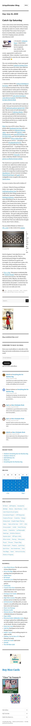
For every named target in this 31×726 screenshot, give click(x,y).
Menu (26, 5)
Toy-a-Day (7, 272)
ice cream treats (6, 136)
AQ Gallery (5, 710)
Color (25, 509)
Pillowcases (21, 539)
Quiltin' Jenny (8, 632)
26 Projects (12, 506)
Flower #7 (7, 460)
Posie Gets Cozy (8, 626)
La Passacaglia (21, 530)
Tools (23, 548)
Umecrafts (17, 154)
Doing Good (6, 521)
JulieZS (8, 374)
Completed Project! (8, 515)
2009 (21, 290)
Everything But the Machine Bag (13, 462)
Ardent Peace (7, 575)
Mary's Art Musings (9, 608)
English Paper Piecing (18, 521)
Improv (5, 530)
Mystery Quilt (7, 536)
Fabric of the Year (13, 524)
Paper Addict (7, 616)
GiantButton (6, 173)
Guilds (14, 527)
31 (23, 490)
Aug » (23, 493)
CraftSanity (7, 585)
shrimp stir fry (6, 134)
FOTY (21, 524)
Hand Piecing (22, 527)
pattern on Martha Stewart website (12, 158)
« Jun (7, 493)
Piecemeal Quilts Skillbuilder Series (14, 618)
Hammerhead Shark (8, 175)
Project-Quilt (6, 545)
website (22, 228)
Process (10, 542)
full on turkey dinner (17, 138)
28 (11, 490)
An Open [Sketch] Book (9, 100)
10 (23, 481)
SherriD (6, 642)
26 (4, 490)
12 (4, 484)
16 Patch (5, 506)
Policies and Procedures (17, 721)
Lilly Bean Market (18, 112)
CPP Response (20, 515)
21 (11, 487)
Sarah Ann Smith (9, 640)
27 (8, 490)
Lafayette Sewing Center (21, 65)
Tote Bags (6, 551)
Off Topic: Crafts (5, 292)
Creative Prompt (9, 274)
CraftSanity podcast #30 (9, 191)
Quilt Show (6, 548)
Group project (7, 527)
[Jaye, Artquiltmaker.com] (15, 319)
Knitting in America (8, 197)
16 (19, 484)
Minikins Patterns (15, 533)
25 (26, 487)
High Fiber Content (9, 598)
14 (11, 484)
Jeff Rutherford (8, 602)
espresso (19, 132)
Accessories (20, 506)
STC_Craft (5, 228)
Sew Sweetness (15, 548)
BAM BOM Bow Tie (9, 457)
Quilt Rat (6, 628)
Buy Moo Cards (11, 669)
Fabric (4, 524)
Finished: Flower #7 (9, 455)
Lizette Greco (6, 179)
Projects (14, 545)
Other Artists (21, 292)
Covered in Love (8, 579)
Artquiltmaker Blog (10, 5)
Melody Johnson (8, 612)
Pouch (5, 542)
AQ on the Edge (8, 571)
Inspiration (12, 530)
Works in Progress (8, 554)
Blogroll (25, 290)
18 (26, 484)
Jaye (5, 290)
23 (19, 487)
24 (23, 487)
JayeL (7, 405)
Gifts (25, 524)
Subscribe (7, 363)
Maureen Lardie (8, 610)
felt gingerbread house (14, 142)
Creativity (17, 518)
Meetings (5, 533)
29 (15, 490)
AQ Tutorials (5, 713)
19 (4, 487)
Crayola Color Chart (9, 587)
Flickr (4, 126)
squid (18, 175)
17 (23, 484)
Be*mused (7, 577)
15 (15, 484)
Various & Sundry (20, 551)
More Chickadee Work (17, 405)
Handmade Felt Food (16, 128)
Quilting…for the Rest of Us (11, 636)
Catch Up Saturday (12, 20)
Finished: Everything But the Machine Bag (16, 453)
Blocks (11, 509)
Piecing (14, 539)
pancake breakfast (19, 134)
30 (19, 490)
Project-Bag (17, 542)
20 (8, 487)
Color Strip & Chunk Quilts (10, 512)
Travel (12, 551)
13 (8, 484)
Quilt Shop (21, 545)
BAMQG (5, 509)
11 (26, 481)
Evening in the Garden (10, 593)
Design (23, 518)
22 (15, 487)
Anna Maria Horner (9, 567)
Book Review (18, 509)
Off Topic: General (14, 292)
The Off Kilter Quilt (9, 644)
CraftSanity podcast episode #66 (15, 108)
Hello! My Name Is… (7, 717)
